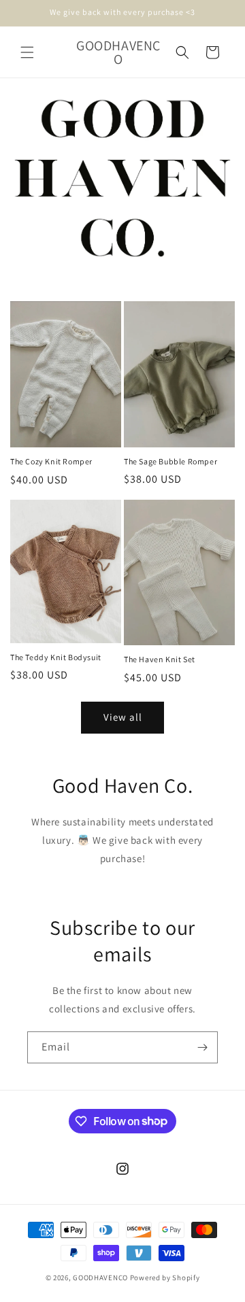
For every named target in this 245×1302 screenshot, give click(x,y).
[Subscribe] (202, 1047)
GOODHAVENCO (100, 1277)
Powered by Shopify (165, 1277)
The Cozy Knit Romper (51, 461)
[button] (27, 52)
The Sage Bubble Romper (170, 461)
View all (122, 716)
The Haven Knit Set (159, 659)
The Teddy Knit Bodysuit (55, 657)
